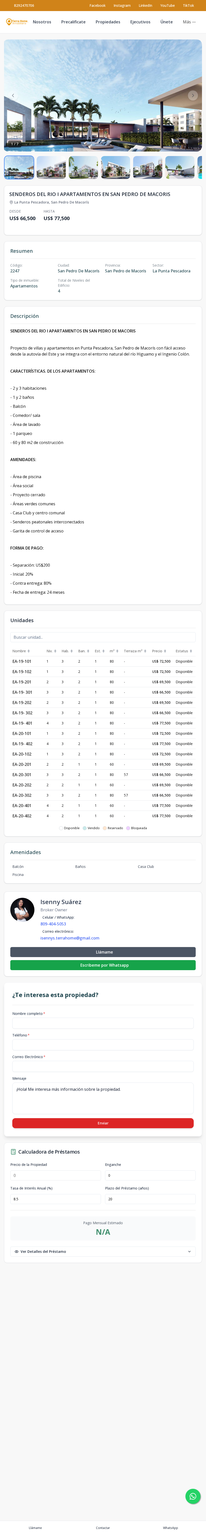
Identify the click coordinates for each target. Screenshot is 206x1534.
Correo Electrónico (28, 1056)
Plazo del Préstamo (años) (127, 1188)
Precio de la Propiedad (28, 1164)
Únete (167, 22)
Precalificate (73, 22)
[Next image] (193, 95)
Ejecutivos (140, 22)
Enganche (113, 1164)
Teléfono (21, 1035)
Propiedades (108, 22)
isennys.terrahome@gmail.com (69, 938)
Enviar (103, 1123)
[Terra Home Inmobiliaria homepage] (17, 22)
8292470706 (24, 5)
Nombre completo (28, 1013)
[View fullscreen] (193, 142)
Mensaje (19, 1078)
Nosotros (42, 22)
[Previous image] (13, 95)
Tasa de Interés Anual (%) (31, 1188)
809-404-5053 (53, 924)
